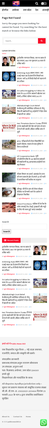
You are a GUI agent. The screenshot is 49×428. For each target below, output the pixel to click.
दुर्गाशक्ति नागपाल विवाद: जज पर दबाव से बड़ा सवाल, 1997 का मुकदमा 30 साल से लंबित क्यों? (31, 60)
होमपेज (5, 10)
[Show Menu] (3, 3)
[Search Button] (36, 3)
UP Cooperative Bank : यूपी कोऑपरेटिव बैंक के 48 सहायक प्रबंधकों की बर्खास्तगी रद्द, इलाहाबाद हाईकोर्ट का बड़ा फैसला (31, 161)
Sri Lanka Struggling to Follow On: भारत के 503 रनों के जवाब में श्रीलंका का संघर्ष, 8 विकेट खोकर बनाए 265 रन (31, 93)
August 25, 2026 (37, 67)
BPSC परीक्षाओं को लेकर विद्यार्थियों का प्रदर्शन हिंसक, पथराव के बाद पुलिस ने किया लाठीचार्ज (30, 144)
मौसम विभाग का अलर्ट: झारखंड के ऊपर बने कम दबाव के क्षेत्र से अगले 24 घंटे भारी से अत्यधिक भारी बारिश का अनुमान (31, 176)
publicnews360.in (14, 421)
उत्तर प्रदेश (27, 10)
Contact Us (17, 416)
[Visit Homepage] (16, 3)
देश (36, 10)
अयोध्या (15, 10)
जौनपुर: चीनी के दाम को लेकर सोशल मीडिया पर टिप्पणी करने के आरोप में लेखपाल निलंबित (30, 191)
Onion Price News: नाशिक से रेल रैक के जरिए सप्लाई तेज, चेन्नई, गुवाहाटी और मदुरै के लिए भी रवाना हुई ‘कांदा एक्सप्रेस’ (31, 206)
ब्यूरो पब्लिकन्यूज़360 (24, 67)
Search (5, 222)
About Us (5, 416)
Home (28, 416)
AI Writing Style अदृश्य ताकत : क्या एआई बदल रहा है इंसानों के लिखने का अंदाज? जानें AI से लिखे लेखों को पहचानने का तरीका (31, 77)
